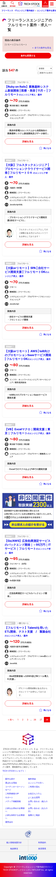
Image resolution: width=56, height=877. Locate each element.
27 (41, 719)
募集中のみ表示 (46, 73)
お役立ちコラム (35, 793)
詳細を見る (28, 141)
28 (47, 719)
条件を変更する (28, 55)
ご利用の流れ (34, 786)
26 (35, 719)
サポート (9, 797)
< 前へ (11, 719)
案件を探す (10, 779)
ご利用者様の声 (12, 793)
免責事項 (14, 848)
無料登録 (32, 779)
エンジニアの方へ (36, 783)
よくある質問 (34, 797)
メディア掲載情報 (13, 801)
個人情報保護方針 (14, 842)
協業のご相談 (34, 815)
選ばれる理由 (11, 783)
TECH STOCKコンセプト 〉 (14, 771)
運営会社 (9, 822)
